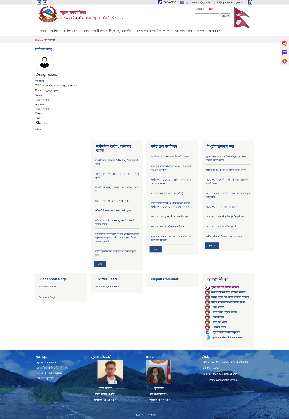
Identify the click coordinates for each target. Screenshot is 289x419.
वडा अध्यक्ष (39, 81)
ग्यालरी (166, 30)
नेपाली (211, 9)
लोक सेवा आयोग (220, 322)
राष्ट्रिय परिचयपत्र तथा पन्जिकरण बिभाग (228, 302)
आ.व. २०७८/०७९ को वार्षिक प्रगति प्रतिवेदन (225, 216)
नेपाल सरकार (218, 307)
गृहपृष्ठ (42, 30)
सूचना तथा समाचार (46, 362)
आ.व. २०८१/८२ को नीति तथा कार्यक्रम (167, 226)
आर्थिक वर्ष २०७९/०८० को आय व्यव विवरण (224, 236)
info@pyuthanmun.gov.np (223, 379)
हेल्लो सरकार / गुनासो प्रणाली (225, 312)
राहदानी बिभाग (220, 327)
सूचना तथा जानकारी (147, 30)
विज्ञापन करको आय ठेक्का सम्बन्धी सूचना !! (112, 200)
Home (38, 40)
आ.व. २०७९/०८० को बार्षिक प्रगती (221, 226)
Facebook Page (47, 297)
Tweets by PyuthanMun (106, 286)
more (212, 245)
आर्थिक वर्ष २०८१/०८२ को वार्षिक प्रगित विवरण (226, 170)
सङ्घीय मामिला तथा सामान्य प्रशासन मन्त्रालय (230, 297)
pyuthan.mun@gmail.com (223, 373)
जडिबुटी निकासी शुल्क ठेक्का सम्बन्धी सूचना (113, 210)
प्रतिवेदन (99, 30)
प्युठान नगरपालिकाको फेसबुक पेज (226, 332)
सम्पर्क (200, 30)
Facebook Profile (48, 286)
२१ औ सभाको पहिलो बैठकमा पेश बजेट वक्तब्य (170, 156)
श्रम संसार (215, 30)
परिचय (54, 30)
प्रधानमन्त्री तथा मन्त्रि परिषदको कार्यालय (228, 292)
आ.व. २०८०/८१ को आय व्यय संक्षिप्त (221, 206)
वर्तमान (38, 129)
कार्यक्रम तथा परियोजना (76, 30)
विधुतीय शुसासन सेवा (120, 30)
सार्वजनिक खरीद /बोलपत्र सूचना (53, 367)
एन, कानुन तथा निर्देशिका (50, 373)
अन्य (100, 264)
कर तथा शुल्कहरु (45, 378)
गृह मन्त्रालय (218, 317)
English (199, 9)
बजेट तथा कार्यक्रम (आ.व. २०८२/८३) (167, 193)
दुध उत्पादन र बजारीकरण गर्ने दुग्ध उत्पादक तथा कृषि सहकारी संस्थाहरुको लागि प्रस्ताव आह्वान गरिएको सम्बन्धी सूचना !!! (117, 238)
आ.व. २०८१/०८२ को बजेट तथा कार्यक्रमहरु (169, 216)
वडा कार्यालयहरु (183, 30)
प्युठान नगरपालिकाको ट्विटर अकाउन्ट (227, 337)
